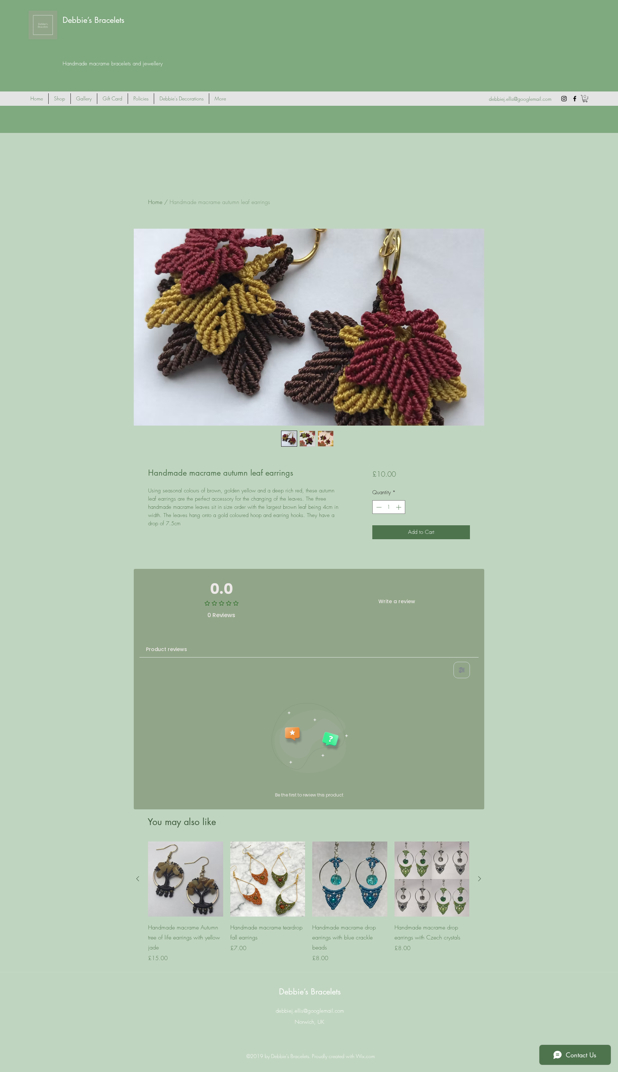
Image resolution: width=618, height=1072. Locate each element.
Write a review (396, 601)
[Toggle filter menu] (461, 670)
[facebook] (574, 98)
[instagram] (564, 98)
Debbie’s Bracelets (93, 20)
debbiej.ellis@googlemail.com (520, 98)
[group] (308, 902)
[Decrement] (378, 507)
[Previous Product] (137, 878)
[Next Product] (479, 878)
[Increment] (399, 507)
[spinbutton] (388, 507)
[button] (585, 98)
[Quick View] (185, 879)
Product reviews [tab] (166, 649)
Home (155, 202)
